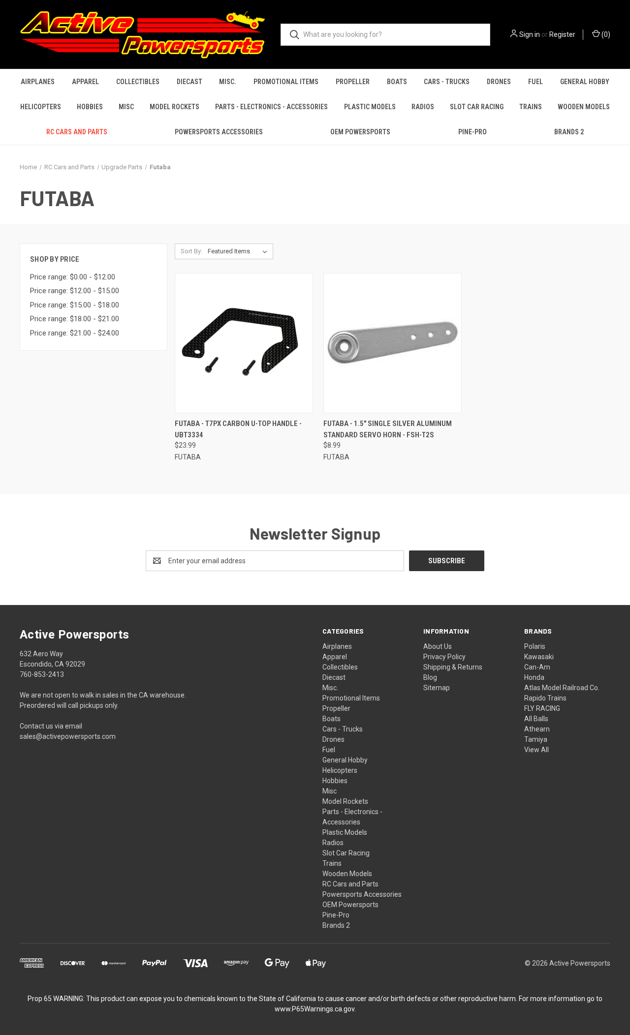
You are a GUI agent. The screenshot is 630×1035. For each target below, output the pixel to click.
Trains (530, 107)
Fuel (535, 82)
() (605, 34)
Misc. (227, 82)
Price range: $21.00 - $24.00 (74, 333)
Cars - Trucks (447, 82)
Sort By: (191, 251)
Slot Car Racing (477, 107)
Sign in (529, 34)
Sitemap (436, 688)
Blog (430, 677)
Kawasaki (539, 657)
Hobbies (90, 107)
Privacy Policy (444, 657)
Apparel (85, 82)
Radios (422, 107)
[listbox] (239, 251)
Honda (534, 677)
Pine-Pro (472, 132)
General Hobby (584, 82)
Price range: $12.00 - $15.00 (74, 290)
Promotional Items (285, 82)
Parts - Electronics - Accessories (271, 107)
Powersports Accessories (219, 132)
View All (536, 750)
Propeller (353, 82)
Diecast (189, 82)
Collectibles (137, 82)
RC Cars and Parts (76, 132)
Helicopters (40, 107)
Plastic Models (370, 107)
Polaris (534, 646)
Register (562, 34)
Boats (397, 82)
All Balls (536, 719)
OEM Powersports (360, 132)
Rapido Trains (545, 698)
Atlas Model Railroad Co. (561, 688)
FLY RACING (542, 708)
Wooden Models (584, 107)
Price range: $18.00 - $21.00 (74, 318)
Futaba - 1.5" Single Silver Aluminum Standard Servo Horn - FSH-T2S (387, 429)
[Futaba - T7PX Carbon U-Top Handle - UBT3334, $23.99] (244, 343)
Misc (126, 107)
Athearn (537, 729)
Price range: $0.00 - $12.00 (72, 277)
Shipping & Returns (452, 667)
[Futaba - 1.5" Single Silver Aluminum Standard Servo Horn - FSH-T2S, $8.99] (392, 343)
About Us (437, 646)
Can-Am (537, 667)
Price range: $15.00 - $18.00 (74, 305)
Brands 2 (569, 132)
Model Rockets (174, 107)
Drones (499, 82)
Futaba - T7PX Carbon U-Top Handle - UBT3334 (238, 429)
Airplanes (38, 82)
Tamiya (535, 739)
